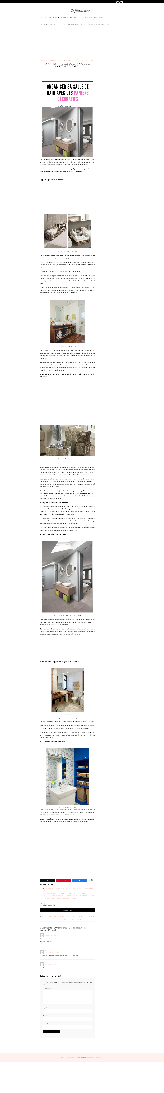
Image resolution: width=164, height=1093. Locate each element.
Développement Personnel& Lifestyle (52, 21)
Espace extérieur (53, 17)
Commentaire (47, 988)
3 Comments (67, 910)
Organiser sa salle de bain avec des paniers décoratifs (67, 64)
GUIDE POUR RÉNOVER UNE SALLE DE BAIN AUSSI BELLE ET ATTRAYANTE (69, 896)
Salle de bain (89, 60)
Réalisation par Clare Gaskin (67, 807)
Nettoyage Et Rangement (85, 21)
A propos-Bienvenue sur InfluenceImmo (100, 24)
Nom (45, 1008)
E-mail (45, 1016)
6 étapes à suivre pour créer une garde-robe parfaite (60, 898)
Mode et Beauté (70, 21)
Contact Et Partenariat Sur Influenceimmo (73, 24)
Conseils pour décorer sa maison (71, 17)
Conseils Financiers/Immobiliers (93, 17)
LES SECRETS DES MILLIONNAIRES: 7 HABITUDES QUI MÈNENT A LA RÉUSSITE (67, 916)
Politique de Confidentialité (49, 24)
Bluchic (89, 1057)
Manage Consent (97, 1057)
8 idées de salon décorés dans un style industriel (79, 920)
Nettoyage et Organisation (74, 60)
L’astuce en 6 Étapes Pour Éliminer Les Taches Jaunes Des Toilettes (65, 893)
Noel (108, 21)
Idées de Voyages (100, 21)
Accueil (43, 17)
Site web (45, 1023)
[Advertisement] (82, 41)
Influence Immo (73, 1057)
